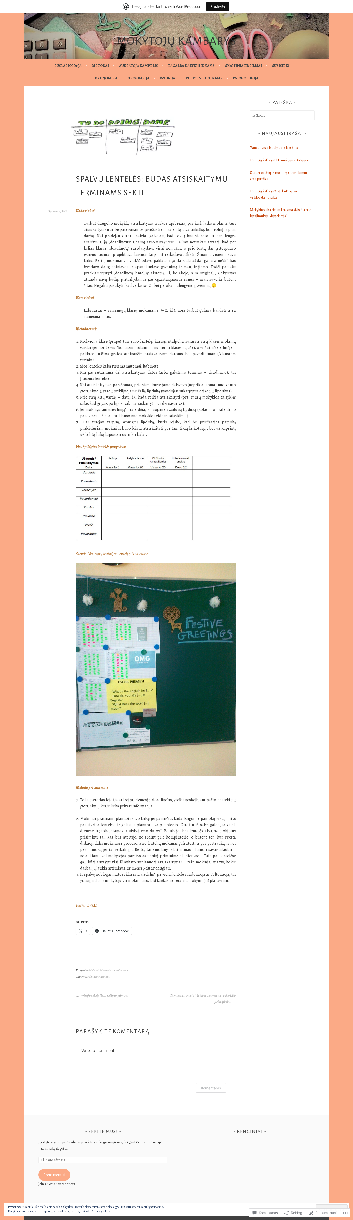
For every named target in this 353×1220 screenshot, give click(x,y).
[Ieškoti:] (282, 115)
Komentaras (211, 1088)
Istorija (167, 78)
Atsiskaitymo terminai (97, 977)
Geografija (138, 78)
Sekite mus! (103, 1131)
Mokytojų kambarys (176, 41)
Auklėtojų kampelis (138, 65)
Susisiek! (280, 65)
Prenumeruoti (54, 1174)
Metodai (100, 65)
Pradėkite (218, 6)
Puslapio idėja (68, 65)
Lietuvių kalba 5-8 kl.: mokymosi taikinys (279, 160)
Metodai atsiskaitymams (114, 970)
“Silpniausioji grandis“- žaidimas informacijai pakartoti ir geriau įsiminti (202, 998)
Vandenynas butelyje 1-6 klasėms (274, 147)
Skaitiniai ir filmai (243, 65)
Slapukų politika (101, 1211)
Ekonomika (106, 78)
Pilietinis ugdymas (204, 78)
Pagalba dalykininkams (191, 65)
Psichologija (245, 78)
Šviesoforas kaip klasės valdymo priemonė (104, 996)
